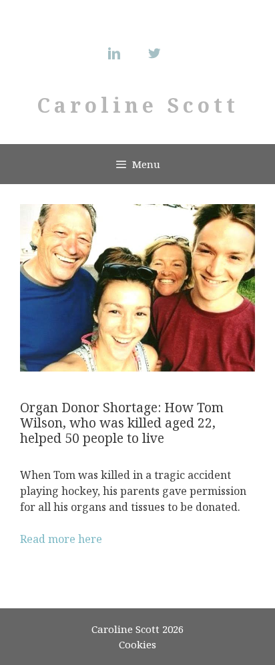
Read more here (61, 539)
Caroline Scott (138, 105)
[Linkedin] (117, 53)
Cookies (137, 644)
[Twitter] (158, 53)
